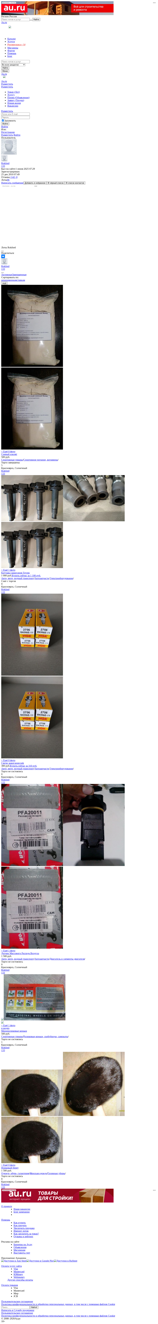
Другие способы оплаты (20, 1280)
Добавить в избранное (35, 183)
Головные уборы (56, 1173)
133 (3, 166)
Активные (6, 274)
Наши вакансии (22, 1209)
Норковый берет (10, 1168)
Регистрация (8, 132)
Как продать (20, 1225)
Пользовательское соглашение (17, 1301)
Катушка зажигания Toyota (15, 572)
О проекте (6, 1206)
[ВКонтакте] (3, 256)
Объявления (20, 1247)
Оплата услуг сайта (11, 1266)
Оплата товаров (9, 1285)
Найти (5, 68)
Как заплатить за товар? (26, 1233)
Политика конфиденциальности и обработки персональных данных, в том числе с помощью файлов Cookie (58, 1304)
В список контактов (75, 183)
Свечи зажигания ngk (12, 763)
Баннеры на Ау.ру (23, 1244)
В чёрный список (56, 183)
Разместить (7, 84)
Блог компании (22, 1212)
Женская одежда (38, 1173)
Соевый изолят (9, 454)
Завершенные (19, 274)
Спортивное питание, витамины (40, 459)
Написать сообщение (12, 183)
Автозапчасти (41, 578)
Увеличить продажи (24, 1228)
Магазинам (19, 1250)
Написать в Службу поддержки (17, 1310)
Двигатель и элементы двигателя (67, 959)
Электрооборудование (61, 578)
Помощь (5, 1220)
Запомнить (10, 120)
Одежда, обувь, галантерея (15, 1173)
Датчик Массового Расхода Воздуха (20, 953)
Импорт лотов (21, 1231)
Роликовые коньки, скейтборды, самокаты (45, 1036)
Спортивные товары (12, 459)
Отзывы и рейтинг (23, 1236)
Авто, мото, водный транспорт (17, 578)
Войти (4, 126)
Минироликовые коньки (14, 1031)
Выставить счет (22, 1252)
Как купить (20, 1222)
